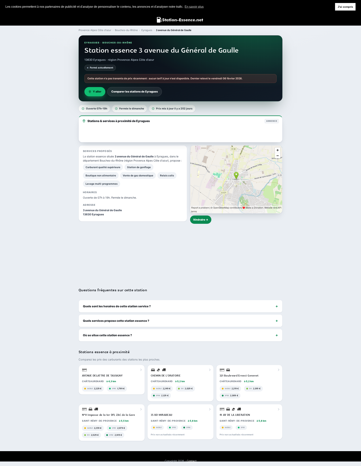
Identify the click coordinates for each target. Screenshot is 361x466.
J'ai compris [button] (345, 6)
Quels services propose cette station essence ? (116, 321)
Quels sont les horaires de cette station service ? (117, 306)
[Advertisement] (180, 253)
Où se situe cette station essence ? (107, 335)
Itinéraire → (200, 219)
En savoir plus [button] (194, 6)
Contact (191, 460)
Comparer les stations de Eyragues (134, 91)
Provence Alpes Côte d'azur (95, 30)
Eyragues (146, 30)
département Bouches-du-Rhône (103, 160)
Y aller (97, 91)
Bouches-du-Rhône (126, 30)
